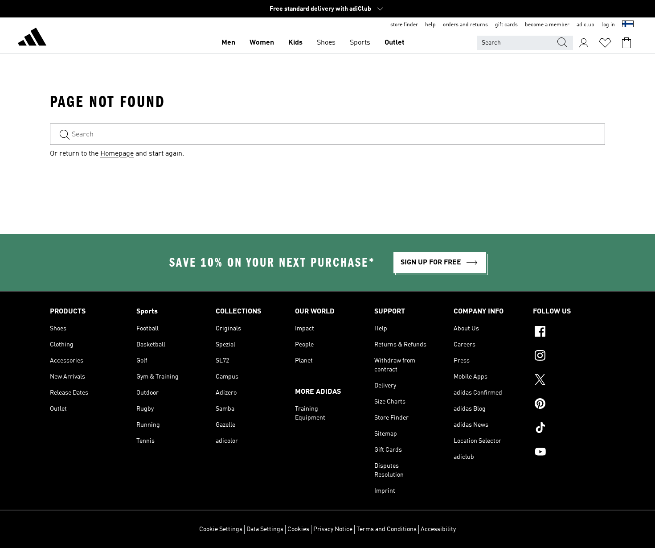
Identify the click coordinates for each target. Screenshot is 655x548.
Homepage (117, 153)
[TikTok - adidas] (569, 429)
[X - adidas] (569, 381)
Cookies (298, 529)
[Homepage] (32, 38)
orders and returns (465, 25)
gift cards (506, 25)
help (430, 25)
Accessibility (438, 529)
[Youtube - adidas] (569, 453)
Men (228, 42)
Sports (360, 42)
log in (608, 25)
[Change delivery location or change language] (627, 25)
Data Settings (264, 529)
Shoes (326, 42)
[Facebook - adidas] (569, 333)
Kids (295, 42)
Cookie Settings (220, 529)
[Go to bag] (626, 43)
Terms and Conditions (386, 529)
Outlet (395, 42)
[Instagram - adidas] (569, 357)
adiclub (585, 25)
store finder (404, 25)
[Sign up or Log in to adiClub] (583, 43)
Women (262, 42)
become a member (547, 25)
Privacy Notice (332, 529)
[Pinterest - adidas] (569, 405)
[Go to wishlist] (605, 43)
